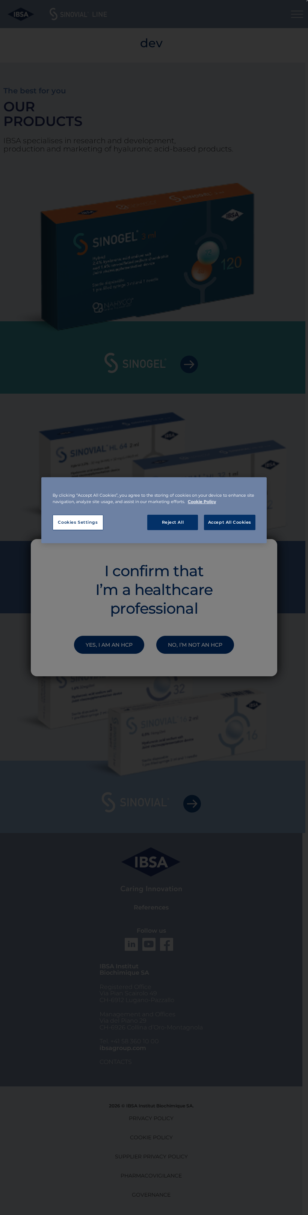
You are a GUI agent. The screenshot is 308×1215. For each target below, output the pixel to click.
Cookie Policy (202, 502)
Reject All (173, 522)
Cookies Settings (78, 522)
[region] (154, 511)
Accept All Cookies (229, 522)
